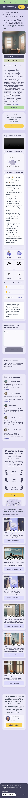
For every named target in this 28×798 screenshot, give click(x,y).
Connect (19, 2)
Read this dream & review (14, 540)
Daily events (13, 12)
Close (24, 795)
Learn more (5, 791)
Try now (21, 7)
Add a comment (14, 350)
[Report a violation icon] (20, 65)
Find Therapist (14, 107)
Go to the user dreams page (10, 514)
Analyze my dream (15, 57)
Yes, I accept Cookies (8, 795)
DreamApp (5, 12)
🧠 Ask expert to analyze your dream (14, 724)
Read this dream (14, 655)
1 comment (7, 389)
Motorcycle (5, 14)
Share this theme (15, 60)
